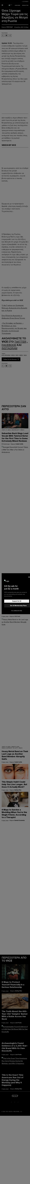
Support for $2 (16, 601)
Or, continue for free (16, 610)
